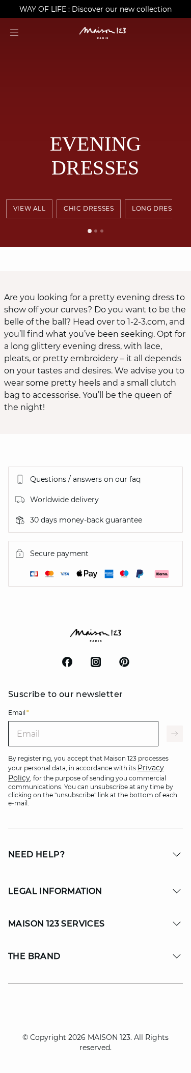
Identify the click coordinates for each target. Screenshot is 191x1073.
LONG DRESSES (158, 208)
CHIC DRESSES (89, 208)
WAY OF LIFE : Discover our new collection (95, 9)
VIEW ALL (29, 208)
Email (18, 712)
